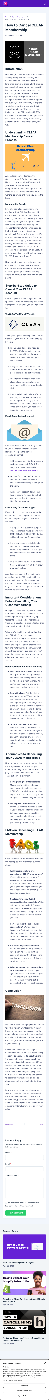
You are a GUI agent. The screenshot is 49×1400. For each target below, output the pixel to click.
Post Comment (16, 1213)
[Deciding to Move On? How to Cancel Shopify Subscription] (24, 1283)
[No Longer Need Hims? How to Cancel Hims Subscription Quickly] (24, 1322)
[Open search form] (45, 4)
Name (8, 1152)
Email (8, 1164)
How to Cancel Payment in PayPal (18, 1262)
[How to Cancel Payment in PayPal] (24, 1246)
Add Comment (12, 1175)
